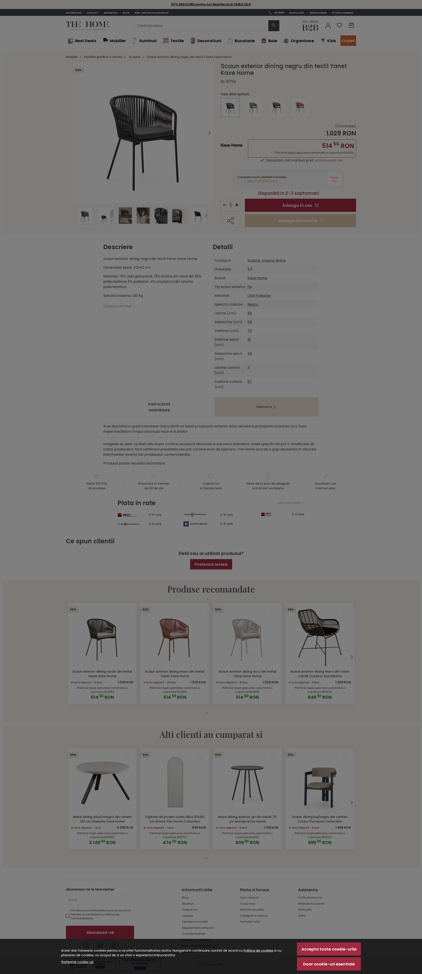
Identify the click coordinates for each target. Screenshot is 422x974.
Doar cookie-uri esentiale (329, 964)
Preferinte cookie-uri (77, 962)
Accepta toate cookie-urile (329, 949)
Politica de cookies (258, 950)
